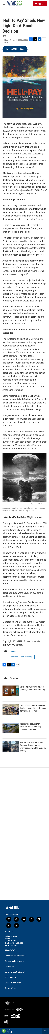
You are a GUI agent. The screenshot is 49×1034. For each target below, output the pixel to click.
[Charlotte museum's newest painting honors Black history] (11, 691)
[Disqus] (24, 801)
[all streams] (45, 1031)
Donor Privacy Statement (15, 972)
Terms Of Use (10, 988)
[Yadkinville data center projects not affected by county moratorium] (11, 728)
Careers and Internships (14, 961)
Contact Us (9, 967)
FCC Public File (10, 977)
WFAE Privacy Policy (13, 983)
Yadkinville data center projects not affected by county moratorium (30, 727)
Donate (40, 4)
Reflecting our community (15, 956)
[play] (3, 1031)
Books (13, 651)
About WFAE (10, 950)
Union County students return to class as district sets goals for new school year (33, 708)
